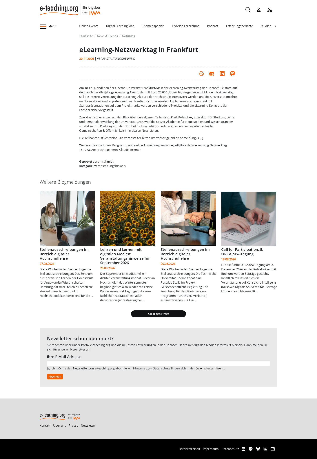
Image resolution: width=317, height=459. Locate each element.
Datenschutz (230, 449)
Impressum (211, 449)
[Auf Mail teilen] (211, 73)
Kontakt (45, 426)
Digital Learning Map (120, 26)
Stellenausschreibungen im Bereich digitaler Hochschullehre (64, 254)
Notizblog (128, 36)
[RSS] (266, 448)
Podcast (212, 26)
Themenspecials (153, 26)
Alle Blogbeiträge (158, 314)
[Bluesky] (258, 448)
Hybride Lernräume (185, 26)
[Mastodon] (251, 448)
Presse (73, 426)
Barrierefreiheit (189, 449)
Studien (266, 26)
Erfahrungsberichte (239, 26)
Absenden (55, 376)
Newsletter (88, 426)
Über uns (59, 426)
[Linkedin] (244, 448)
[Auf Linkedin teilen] (222, 73)
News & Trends (107, 36)
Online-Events (88, 26)
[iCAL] (273, 448)
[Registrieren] (269, 10)
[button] (59, 26)
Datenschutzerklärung (210, 368)
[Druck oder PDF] (201, 73)
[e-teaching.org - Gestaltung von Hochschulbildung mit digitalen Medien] (70, 7)
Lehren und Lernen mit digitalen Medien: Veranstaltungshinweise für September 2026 (125, 256)
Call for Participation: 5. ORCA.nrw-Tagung (242, 251)
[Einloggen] (258, 10)
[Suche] (248, 10)
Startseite (86, 36)
